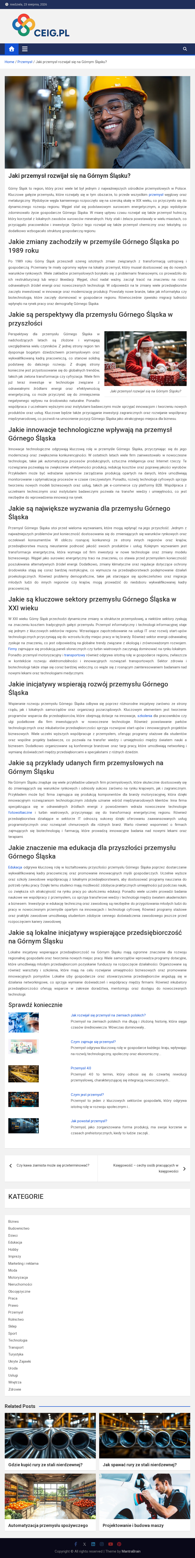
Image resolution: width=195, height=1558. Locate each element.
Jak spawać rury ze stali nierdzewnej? (140, 1464)
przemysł (156, 195)
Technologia (17, 1340)
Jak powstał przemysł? (89, 1121)
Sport (12, 1333)
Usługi (13, 1375)
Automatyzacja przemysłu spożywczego (48, 1525)
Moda (12, 1270)
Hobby (13, 1249)
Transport (16, 1347)
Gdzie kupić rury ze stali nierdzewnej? (45, 1464)
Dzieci (13, 1235)
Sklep (12, 1326)
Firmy (12, 649)
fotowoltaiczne (20, 812)
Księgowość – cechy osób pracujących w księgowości (145, 1168)
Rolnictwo (16, 1319)
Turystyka (15, 1354)
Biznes (13, 1221)
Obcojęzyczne (19, 1291)
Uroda (13, 1368)
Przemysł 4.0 (81, 1068)
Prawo (13, 1305)
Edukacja (15, 867)
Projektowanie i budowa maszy (133, 1525)
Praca (12, 1298)
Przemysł (15, 1312)
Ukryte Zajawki (19, 1361)
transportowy (74, 655)
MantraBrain (131, 1551)
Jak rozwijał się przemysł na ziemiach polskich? (108, 1015)
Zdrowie (14, 1389)
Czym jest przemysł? (87, 1095)
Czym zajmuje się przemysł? (93, 1042)
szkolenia (144, 716)
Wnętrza (14, 1382)
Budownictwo (18, 1228)
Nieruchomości (20, 1284)
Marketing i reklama (23, 1263)
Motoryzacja (18, 1277)
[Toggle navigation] (25, 48)
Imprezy (14, 1256)
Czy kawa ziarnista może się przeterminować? (53, 1165)
